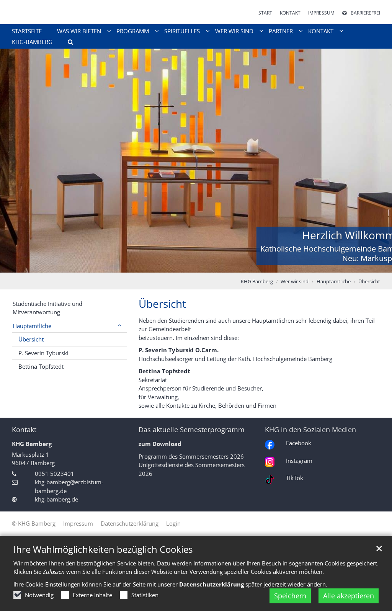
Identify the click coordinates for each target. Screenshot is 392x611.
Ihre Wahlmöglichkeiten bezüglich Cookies (103, 549)
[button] (67, 43)
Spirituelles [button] (182, 31)
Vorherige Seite (15, 160)
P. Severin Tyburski (43, 353)
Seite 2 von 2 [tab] (203, 265)
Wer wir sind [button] (234, 31)
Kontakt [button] (320, 31)
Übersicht (369, 281)
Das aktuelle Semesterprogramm (192, 429)
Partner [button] (281, 31)
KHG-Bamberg (32, 42)
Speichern (290, 595)
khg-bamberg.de (56, 499)
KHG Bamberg (257, 281)
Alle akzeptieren (348, 595)
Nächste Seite (376, 160)
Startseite (27, 31)
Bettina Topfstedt (41, 366)
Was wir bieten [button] (79, 31)
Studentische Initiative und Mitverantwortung (47, 308)
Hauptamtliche (334, 281)
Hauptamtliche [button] (32, 326)
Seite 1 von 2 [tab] (189, 265)
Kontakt (24, 429)
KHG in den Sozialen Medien (310, 429)
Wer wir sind (295, 281)
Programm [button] (132, 31)
